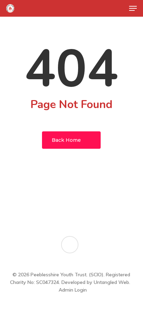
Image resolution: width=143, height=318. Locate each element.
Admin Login (73, 290)
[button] (133, 8)
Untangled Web (111, 282)
